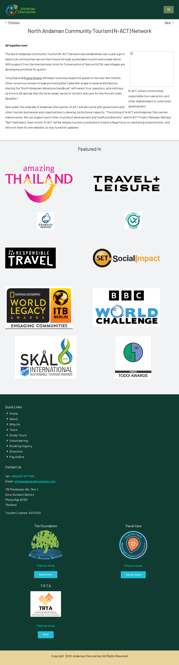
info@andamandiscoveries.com (35, 481)
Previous (14, 22)
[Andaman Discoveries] (21, 4)
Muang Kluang (32, 78)
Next (168, 22)
